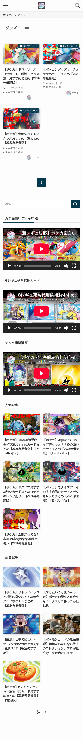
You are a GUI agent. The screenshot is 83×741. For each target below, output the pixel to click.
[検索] (44, 712)
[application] (41, 249)
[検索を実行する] (75, 204)
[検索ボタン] (77, 5)
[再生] (9, 265)
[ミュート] (66, 265)
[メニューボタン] (5, 5)
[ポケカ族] (41, 5)
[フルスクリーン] (73, 265)
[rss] (38, 712)
